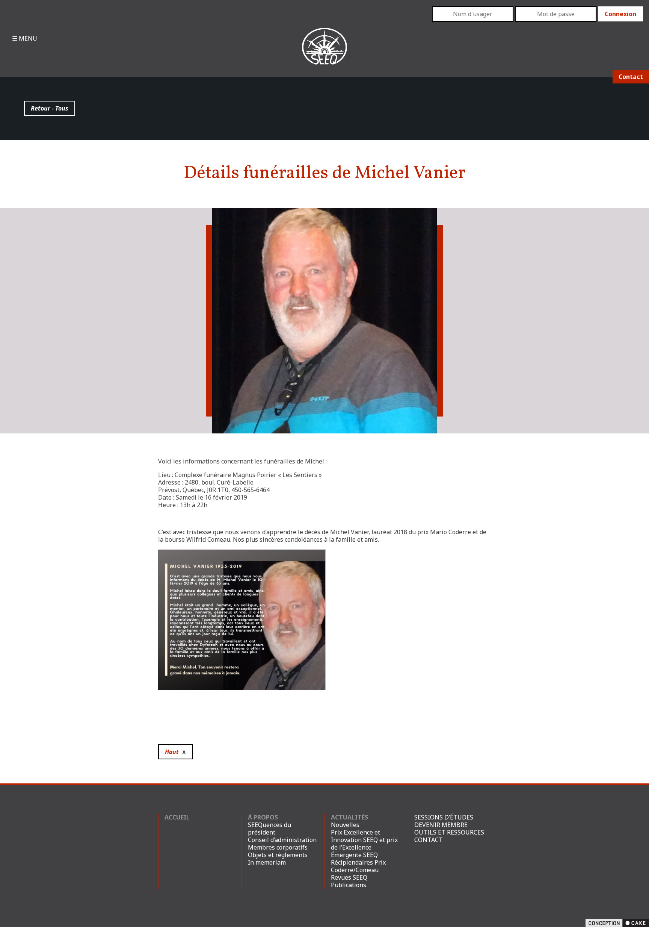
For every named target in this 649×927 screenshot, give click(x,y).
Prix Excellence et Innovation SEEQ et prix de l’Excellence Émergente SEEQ (364, 843)
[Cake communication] (617, 922)
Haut (175, 752)
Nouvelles (345, 825)
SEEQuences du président (269, 828)
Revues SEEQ (349, 877)
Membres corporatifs (278, 847)
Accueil (177, 817)
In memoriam (267, 862)
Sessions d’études (443, 817)
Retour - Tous (49, 108)
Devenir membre (441, 825)
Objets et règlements (278, 855)
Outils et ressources (449, 832)
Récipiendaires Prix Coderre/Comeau (358, 866)
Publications (348, 885)
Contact (631, 77)
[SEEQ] (324, 52)
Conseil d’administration (282, 840)
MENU (27, 38)
